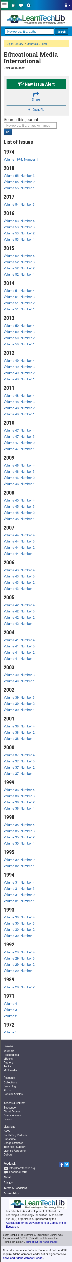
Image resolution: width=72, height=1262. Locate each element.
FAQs (7, 1131)
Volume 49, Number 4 (19, 360)
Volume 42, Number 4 (19, 605)
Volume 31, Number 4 (19, 882)
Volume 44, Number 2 (19, 547)
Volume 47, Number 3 (19, 436)
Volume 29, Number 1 (19, 970)
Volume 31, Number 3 (19, 888)
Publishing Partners (15, 1135)
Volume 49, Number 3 (19, 366)
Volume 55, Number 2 (19, 181)
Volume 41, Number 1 (19, 658)
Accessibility (11, 1193)
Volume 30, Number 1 (19, 935)
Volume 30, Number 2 (19, 929)
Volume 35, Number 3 (19, 831)
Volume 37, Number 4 (19, 755)
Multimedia (10, 1070)
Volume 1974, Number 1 (21, 159)
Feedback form (17, 1172)
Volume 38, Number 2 (19, 732)
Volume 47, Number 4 (19, 430)
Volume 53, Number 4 (19, 220)
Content (8, 1119)
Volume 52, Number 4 (19, 255)
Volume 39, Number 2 (19, 703)
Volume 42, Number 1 (19, 623)
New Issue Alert (39, 84)
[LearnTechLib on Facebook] (61, 1164)
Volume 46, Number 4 (19, 465)
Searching (10, 1086)
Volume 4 (10, 1003)
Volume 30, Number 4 (19, 917)
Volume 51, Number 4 (19, 290)
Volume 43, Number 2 (19, 582)
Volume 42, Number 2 (19, 617)
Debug (8, 1154)
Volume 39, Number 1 (19, 709)
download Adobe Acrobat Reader (23, 1258)
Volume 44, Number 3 (19, 541)
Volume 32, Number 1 (19, 865)
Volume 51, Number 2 (19, 303)
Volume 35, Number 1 (19, 843)
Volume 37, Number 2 (19, 767)
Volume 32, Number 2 (19, 859)
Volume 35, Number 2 (19, 837)
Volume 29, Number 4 (19, 952)
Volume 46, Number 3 (19, 471)
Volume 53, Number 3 (19, 227)
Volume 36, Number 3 (19, 796)
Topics (8, 1066)
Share (36, 99)
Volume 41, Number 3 (19, 646)
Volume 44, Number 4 (19, 535)
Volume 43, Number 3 (19, 576)
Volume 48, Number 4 (19, 395)
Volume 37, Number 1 (19, 773)
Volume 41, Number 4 (19, 640)
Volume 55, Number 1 (19, 188)
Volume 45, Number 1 (19, 518)
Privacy (8, 1183)
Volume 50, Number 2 (19, 338)
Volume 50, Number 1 (19, 344)
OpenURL (38, 110)
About (7, 1177)
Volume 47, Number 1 (19, 448)
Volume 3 (10, 1009)
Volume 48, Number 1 (19, 414)
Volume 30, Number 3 (19, 923)
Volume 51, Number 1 (19, 309)
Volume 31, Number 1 (19, 900)
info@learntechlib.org (21, 1168)
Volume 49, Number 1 (19, 379)
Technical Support (15, 1147)
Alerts (7, 1090)
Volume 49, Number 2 (19, 372)
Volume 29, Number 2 (19, 964)
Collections (10, 1082)
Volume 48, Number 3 (19, 401)
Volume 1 (10, 1032)
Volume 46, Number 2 (19, 477)
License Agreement (15, 1150)
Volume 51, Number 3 (19, 296)
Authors (8, 1062)
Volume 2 (10, 1015)
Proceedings (11, 1055)
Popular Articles (13, 1094)
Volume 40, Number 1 (19, 681)
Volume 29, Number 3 (19, 958)
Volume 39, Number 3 (19, 697)
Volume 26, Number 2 (19, 987)
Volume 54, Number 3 (19, 204)
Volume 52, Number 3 (19, 262)
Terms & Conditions (15, 1188)
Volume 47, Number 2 (19, 442)
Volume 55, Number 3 (19, 175)
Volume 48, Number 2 (19, 407)
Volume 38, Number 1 (19, 738)
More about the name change (42, 1241)
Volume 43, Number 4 (19, 570)
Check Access (12, 1115)
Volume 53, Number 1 (19, 239)
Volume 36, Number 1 (19, 808)
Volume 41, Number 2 (19, 652)
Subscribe (10, 1107)
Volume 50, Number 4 (19, 325)
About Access (12, 1111)
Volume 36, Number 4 (19, 789)
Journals (9, 1051)
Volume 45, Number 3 (19, 506)
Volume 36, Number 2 (19, 802)
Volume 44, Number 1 (19, 553)
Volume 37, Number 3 (19, 761)
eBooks (8, 1058)
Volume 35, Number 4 (19, 824)
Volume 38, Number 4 (19, 726)
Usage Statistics (13, 1143)
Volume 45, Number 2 (19, 512)
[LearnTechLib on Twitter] (66, 1164)
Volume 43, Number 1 (19, 588)
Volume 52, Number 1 (19, 274)
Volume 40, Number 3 (19, 674)
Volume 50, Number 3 (19, 331)
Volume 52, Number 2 (19, 268)
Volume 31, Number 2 (19, 894)
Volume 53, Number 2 (19, 233)
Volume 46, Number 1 (19, 483)
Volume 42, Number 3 (19, 611)
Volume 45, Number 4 (19, 500)
